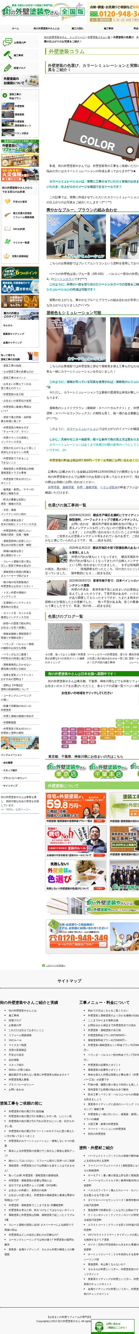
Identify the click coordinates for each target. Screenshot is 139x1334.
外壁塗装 (54, 487)
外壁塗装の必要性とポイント (104, 1064)
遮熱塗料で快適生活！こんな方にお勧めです (113, 1210)
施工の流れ (77, 28)
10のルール (15, 1040)
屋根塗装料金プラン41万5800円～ (107, 1040)
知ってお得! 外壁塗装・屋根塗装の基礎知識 (33, 1175)
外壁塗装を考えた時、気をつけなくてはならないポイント (42, 1210)
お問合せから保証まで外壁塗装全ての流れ (112, 1025)
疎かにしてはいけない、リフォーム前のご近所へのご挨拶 (42, 1160)
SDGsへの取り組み (20, 1069)
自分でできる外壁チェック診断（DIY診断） (33, 1185)
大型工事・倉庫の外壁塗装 (103, 1124)
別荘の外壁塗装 (97, 1133)
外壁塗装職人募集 (19, 1079)
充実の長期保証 (17, 1049)
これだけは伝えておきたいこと (26, 1030)
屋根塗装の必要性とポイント (104, 1069)
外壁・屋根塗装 (87, 487)
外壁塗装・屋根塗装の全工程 (104, 1030)
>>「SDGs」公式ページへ (16, 809)
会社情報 (14, 1059)
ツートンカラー (64, 279)
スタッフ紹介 (16, 1064)
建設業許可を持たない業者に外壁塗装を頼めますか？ (39, 1074)
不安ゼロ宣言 (16, 1054)
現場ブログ (15, 1020)
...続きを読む (104, 540)
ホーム (15, 28)
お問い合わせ (16, 1089)
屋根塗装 (68, 487)
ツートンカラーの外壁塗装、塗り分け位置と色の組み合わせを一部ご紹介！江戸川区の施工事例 (107, 658)
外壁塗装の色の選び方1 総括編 (26, 1111)
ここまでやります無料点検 (103, 1020)
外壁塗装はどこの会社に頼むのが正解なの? (33, 1234)
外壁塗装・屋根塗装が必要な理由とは (30, 1180)
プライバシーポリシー (21, 1084)
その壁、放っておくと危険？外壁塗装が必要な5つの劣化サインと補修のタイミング (65, 658)
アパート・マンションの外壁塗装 (107, 1128)
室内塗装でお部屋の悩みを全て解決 (108, 1089)
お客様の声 (15, 1025)
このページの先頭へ (56, 965)
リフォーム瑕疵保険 (20, 1035)
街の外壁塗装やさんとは (47, 28)
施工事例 (108, 28)
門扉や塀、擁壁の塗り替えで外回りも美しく (113, 1084)
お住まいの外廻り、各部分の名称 (28, 1190)
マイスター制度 (17, 1045)
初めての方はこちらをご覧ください (108, 1010)
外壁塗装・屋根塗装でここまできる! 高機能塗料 (36, 1205)
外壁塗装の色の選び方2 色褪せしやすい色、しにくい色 (40, 1116)
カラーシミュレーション (83, 428)
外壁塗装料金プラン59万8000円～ (107, 1035)
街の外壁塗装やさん (69, 1321)
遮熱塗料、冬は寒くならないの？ (107, 1264)
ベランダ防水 (108, 487)
